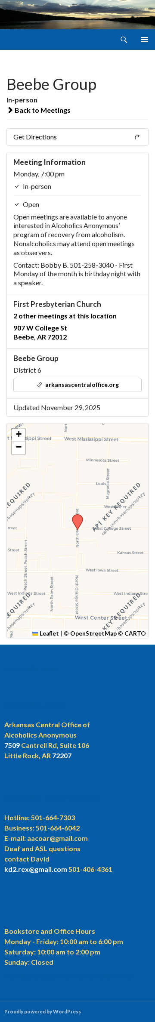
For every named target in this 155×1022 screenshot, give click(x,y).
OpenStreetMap (93, 633)
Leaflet (48, 633)
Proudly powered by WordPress (42, 1011)
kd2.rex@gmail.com (35, 869)
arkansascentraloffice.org (81, 384)
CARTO (135, 633)
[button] (74, 516)
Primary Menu (144, 39)
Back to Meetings (42, 110)
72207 (61, 755)
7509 (12, 745)
